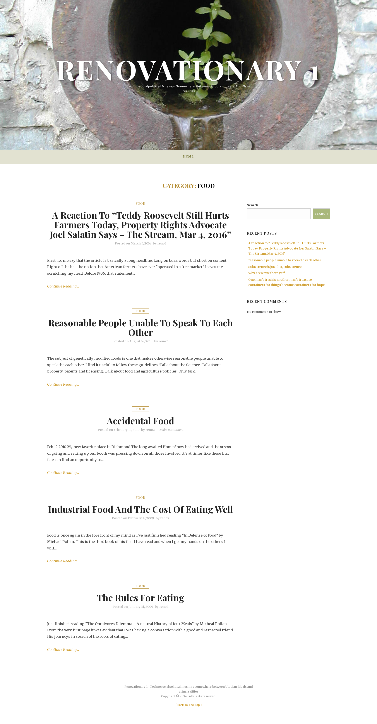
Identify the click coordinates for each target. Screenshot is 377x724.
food (140, 203)
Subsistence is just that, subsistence (275, 267)
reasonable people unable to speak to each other (140, 327)
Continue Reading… (63, 286)
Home (188, 156)
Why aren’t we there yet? (266, 273)
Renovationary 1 (188, 69)
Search (252, 205)
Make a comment (171, 430)
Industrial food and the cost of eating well (140, 509)
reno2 (161, 243)
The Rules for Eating (140, 597)
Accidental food (140, 420)
